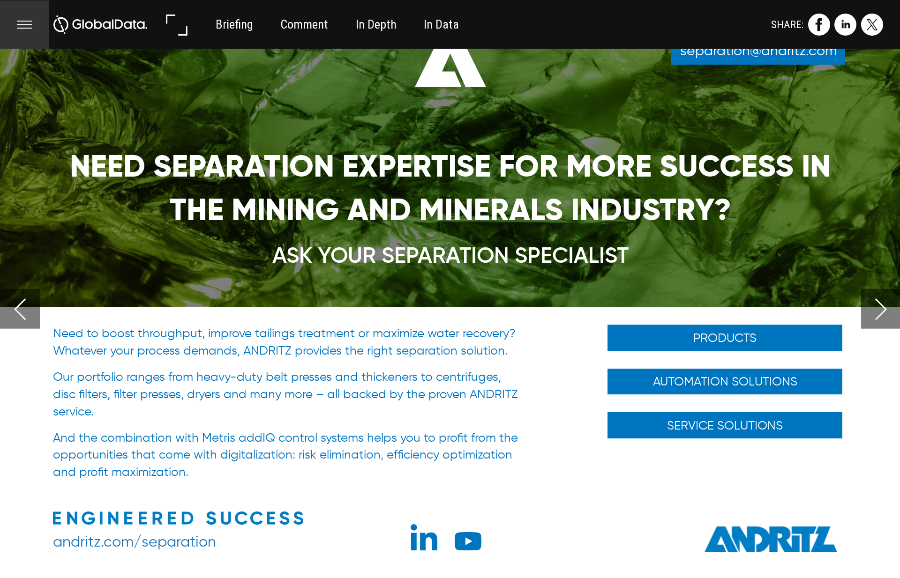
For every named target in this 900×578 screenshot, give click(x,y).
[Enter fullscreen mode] (176, 24)
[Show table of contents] (24, 24)
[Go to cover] (100, 24)
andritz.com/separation (134, 541)
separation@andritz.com (758, 50)
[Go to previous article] (20, 309)
